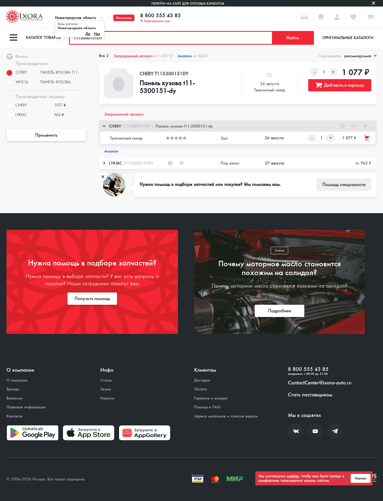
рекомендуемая (357, 56)
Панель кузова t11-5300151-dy (167, 87)
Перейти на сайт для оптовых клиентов (187, 3)
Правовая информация (26, 407)
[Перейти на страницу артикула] (342, 126)
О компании (17, 380)
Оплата (200, 389)
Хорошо (360, 478)
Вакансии (15, 398)
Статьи (106, 380)
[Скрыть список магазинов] (104, 126)
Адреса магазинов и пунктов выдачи (226, 416)
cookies (293, 476)
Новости (107, 398)
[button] (237, 126)
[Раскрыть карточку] (104, 163)
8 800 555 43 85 (160, 15)
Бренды (13, 389)
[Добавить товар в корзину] (366, 138)
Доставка (202, 380)
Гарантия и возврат (211, 398)
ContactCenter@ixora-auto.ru (319, 383)
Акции (105, 389)
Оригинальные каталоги (347, 37)
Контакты (14, 416)
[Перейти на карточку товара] (118, 83)
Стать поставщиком (310, 395)
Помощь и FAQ (207, 407)
